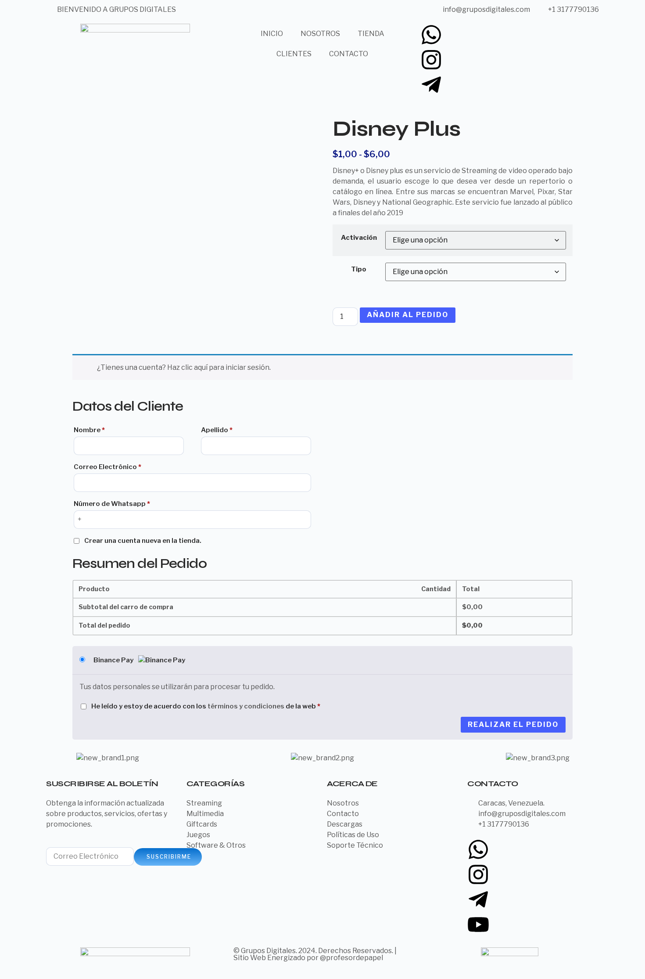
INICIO (272, 33)
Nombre (89, 430)
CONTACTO (348, 54)
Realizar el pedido (513, 724)
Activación (359, 238)
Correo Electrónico (107, 467)
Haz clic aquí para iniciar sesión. (219, 367)
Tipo (358, 269)
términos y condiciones (246, 706)
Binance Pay (114, 660)
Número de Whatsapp (112, 504)
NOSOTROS (320, 33)
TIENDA (371, 33)
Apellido (217, 430)
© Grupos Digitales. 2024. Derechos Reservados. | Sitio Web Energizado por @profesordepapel (315, 954)
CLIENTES (294, 54)
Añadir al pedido (407, 315)
